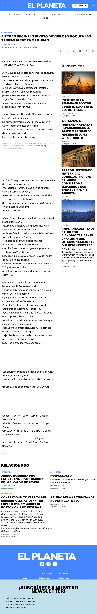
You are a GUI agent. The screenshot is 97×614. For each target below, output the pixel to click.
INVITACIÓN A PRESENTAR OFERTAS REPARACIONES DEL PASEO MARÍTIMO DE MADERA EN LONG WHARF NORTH (77, 129)
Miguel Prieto (67, 141)
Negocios (56, 14)
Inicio (7, 14)
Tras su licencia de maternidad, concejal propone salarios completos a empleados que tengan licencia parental (77, 181)
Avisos (64, 118)
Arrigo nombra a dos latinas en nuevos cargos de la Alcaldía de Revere (22, 479)
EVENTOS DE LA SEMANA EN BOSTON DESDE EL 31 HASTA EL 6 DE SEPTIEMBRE (77, 105)
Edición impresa (66, 578)
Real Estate (68, 14)
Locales (17, 14)
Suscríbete (81, 6)
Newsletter (64, 573)
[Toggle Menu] (93, 5)
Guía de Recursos (49, 18)
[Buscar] (3, 6)
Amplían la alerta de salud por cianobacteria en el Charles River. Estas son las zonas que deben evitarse (78, 237)
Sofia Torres (67, 113)
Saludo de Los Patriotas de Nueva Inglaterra (72, 499)
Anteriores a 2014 (8, 32)
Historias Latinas (84, 14)
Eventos (44, 14)
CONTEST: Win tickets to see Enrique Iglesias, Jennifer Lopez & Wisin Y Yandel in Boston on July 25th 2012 (23, 502)
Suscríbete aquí (40, 145)
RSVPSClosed (61, 475)
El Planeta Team (8, 45)
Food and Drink (30, 14)
